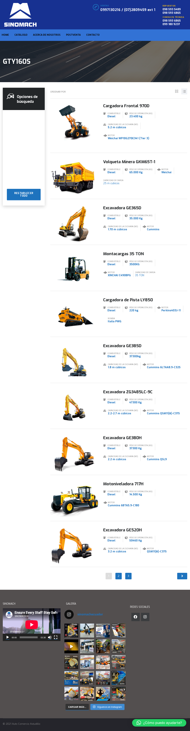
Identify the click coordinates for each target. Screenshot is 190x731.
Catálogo (20, 34)
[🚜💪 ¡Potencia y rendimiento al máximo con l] (119, 694)
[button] (159, 723)
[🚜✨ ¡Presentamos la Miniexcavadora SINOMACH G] (119, 678)
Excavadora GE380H (122, 437)
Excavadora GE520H (122, 530)
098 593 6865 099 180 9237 (172, 22)
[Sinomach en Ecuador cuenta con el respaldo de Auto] (87, 662)
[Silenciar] (50, 637)
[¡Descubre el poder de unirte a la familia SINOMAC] (71, 678)
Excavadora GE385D (122, 345)
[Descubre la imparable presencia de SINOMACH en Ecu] (119, 662)
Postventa (73, 34)
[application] (31, 624)
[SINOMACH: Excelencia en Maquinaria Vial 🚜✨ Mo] (119, 646)
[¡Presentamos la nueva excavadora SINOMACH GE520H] (103, 678)
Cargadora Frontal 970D (126, 106)
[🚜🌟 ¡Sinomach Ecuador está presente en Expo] (87, 631)
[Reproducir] (7, 637)
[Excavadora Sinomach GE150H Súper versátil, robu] (71, 662)
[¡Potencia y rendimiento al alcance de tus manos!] (87, 694)
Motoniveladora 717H (123, 484)
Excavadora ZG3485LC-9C (128, 392)
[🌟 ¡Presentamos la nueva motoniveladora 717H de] (87, 678)
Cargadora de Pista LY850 (128, 300)
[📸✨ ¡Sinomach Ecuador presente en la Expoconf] (87, 646)
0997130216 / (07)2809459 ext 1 (127, 10)
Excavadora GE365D (122, 208)
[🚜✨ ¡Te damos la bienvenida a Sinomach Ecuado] (71, 646)
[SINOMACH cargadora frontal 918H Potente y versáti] (119, 631)
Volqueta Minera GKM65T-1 (129, 161)
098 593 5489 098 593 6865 (172, 11)
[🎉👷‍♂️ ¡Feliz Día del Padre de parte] (103, 694)
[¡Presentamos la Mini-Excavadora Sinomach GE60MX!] (103, 646)
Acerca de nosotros (46, 34)
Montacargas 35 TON (123, 253)
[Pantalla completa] (56, 637)
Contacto (93, 34)
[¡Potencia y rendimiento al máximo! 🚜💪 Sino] (71, 694)
